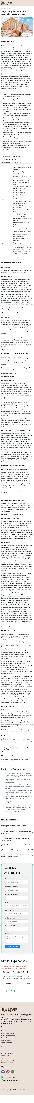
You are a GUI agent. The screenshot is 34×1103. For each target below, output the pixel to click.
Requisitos (8, 934)
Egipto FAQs (5, 1055)
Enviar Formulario (12, 946)
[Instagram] (8, 1071)
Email (7, 902)
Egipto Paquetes (6, 1031)
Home (3, 8)
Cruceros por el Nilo (7, 1033)
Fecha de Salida (10, 918)
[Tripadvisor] (12, 1071)
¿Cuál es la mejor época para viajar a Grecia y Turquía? (16, 832)
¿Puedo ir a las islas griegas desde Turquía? (15, 850)
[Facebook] (3, 1071)
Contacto (4, 1058)
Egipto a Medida (6, 1042)
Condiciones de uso (7, 1063)
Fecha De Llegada (11, 886)
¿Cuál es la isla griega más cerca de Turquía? (16, 845)
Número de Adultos (11, 894)
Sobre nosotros (6, 1051)
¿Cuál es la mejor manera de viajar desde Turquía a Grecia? (15, 839)
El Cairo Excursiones (7, 1038)
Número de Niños (10, 926)
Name (7, 879)
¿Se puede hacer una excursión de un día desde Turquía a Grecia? (14, 855)
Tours (8, 8)
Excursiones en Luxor (8, 1040)
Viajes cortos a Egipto (8, 1035)
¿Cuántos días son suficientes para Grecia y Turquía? (16, 826)
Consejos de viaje (7, 1053)
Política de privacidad (8, 1060)
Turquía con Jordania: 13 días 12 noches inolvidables (15, 973)
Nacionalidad (9, 910)
